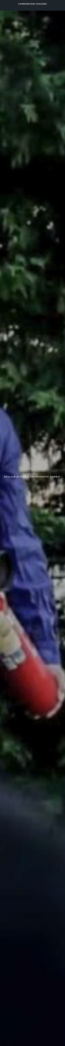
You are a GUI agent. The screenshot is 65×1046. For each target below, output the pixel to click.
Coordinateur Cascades (32, 4)
